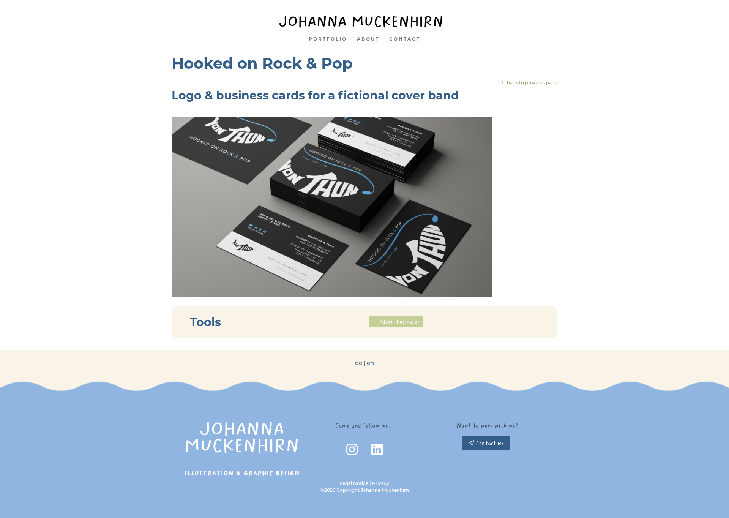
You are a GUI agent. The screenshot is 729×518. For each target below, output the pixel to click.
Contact (404, 39)
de (358, 362)
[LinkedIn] (377, 451)
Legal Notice (354, 483)
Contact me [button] (489, 443)
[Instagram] (352, 451)
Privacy (380, 483)
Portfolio (328, 39)
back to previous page (531, 82)
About (368, 39)
